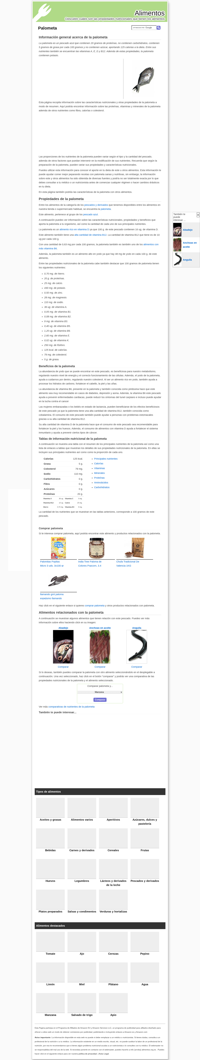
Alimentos (150, 13)
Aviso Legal (104, 1054)
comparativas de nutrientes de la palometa (71, 706)
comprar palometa (94, 605)
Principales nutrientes (106, 458)
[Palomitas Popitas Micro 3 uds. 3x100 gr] (58, 548)
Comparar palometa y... (100, 686)
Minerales (99, 473)
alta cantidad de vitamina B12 (90, 235)
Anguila (136, 628)
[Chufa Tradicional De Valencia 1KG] (134, 548)
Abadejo (63, 628)
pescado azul (90, 214)
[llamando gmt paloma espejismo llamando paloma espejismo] (58, 580)
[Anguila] (136, 662)
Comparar (63, 666)
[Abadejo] (63, 662)
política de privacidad (88, 1054)
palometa (106, 209)
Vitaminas (99, 468)
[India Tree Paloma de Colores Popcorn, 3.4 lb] (96, 548)
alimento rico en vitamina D (74, 229)
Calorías (98, 463)
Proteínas (99, 477)
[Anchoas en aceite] (100, 662)
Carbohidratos (102, 487)
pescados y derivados (96, 205)
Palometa (47, 28)
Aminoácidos (101, 482)
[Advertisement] (81, 79)
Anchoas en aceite (100, 628)
